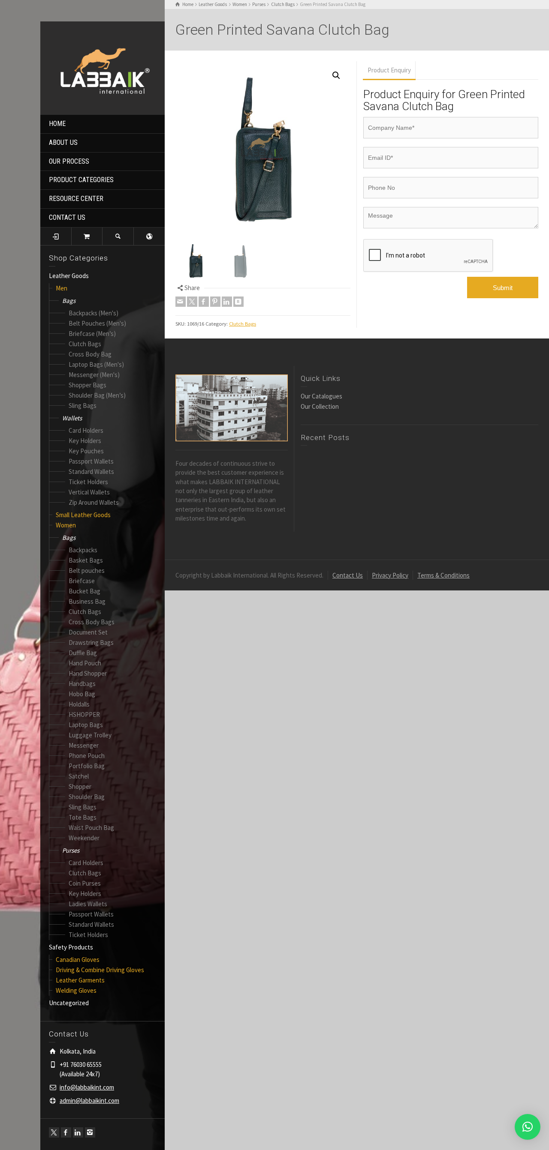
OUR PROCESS (69, 161)
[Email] (180, 301)
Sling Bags (83, 405)
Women (66, 525)
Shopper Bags (87, 385)
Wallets (72, 418)
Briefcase (82, 581)
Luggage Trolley (90, 735)
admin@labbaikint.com (89, 1100)
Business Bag (87, 601)
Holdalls (79, 704)
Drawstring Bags (91, 642)
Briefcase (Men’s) (92, 333)
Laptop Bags (86, 725)
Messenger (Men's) (94, 375)
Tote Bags (83, 817)
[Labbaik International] (102, 67)
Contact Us (347, 575)
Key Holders (85, 441)
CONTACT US (67, 217)
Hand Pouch (85, 663)
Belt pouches (87, 570)
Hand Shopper (88, 673)
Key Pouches (86, 451)
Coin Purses (85, 883)
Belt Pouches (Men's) (97, 323)
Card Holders (86, 430)
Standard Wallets (91, 471)
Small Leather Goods (83, 515)
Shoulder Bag (87, 797)
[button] (336, 75)
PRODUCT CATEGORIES (81, 180)
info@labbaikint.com (87, 1087)
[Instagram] (90, 1132)
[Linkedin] (78, 1132)
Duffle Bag (83, 653)
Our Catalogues (321, 396)
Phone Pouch (87, 756)
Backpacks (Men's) (93, 313)
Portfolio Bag (87, 766)
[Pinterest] (215, 301)
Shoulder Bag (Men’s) (97, 395)
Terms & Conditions (443, 575)
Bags (68, 300)
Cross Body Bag (90, 354)
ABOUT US (63, 142)
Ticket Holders (88, 482)
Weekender (84, 838)
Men (61, 288)
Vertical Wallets (89, 492)
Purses (70, 850)
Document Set (88, 632)
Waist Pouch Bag (91, 828)
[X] (54, 1132)
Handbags (82, 684)
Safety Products (71, 947)
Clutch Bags (85, 344)
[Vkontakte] (238, 301)
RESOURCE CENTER (76, 199)
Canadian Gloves (78, 959)
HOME (57, 124)
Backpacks (83, 550)
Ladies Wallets (88, 904)
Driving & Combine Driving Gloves (100, 970)
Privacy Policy (390, 575)
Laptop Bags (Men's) (96, 364)
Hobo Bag (82, 694)
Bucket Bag (84, 591)
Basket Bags (86, 560)
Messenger (84, 745)
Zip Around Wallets (94, 502)
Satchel (79, 776)
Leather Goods (69, 276)
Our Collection (320, 406)
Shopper (80, 786)
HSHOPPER (84, 714)
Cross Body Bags (92, 622)
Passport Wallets (91, 461)
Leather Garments (80, 980)
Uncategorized (69, 1003)
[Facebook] (66, 1132)
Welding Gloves (76, 990)
